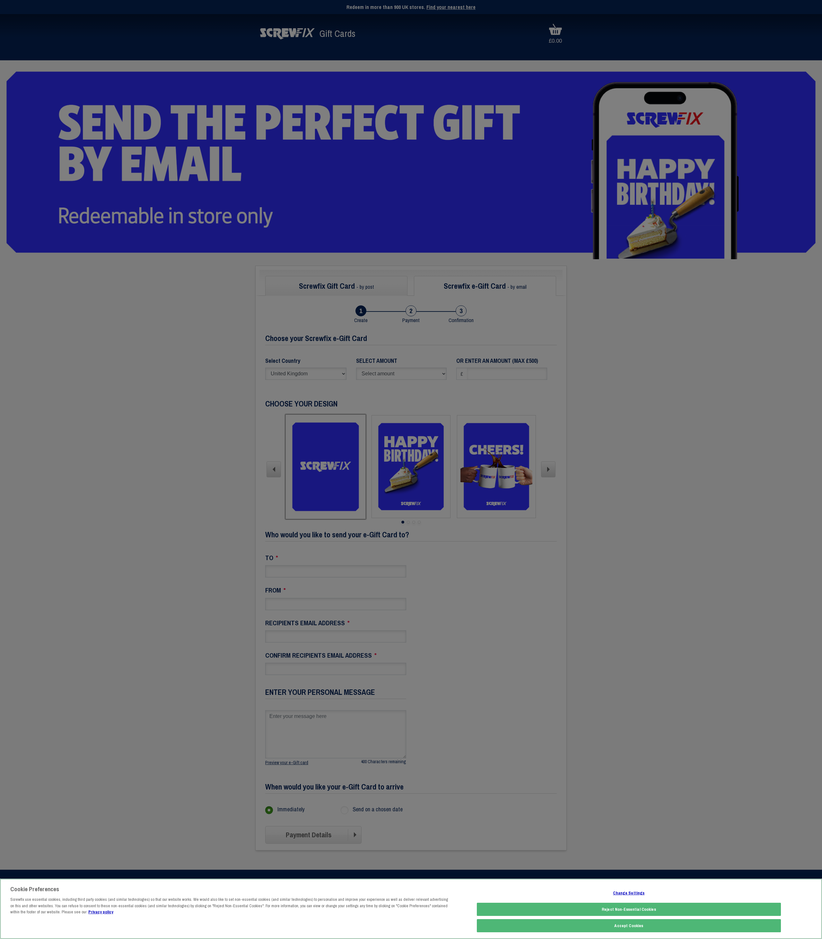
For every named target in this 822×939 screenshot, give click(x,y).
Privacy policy (100, 912)
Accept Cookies (628, 925)
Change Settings (628, 893)
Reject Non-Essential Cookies (629, 909)
